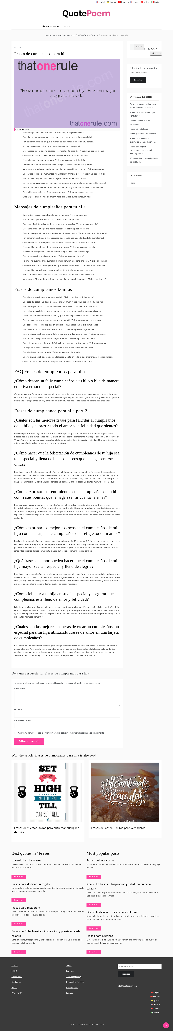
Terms (68, 966)
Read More (19, 876)
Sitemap (69, 993)
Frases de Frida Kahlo (139, 129)
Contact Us (16, 982)
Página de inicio (50, 26)
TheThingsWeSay (73, 977)
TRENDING (16, 977)
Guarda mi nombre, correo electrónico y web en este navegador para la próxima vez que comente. (61, 733)
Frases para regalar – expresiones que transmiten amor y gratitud (142, 150)
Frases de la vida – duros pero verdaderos (118, 827)
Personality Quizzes (75, 982)
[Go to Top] (166, 1025)
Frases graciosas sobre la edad (143, 134)
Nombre (18, 710)
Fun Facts (70, 971)
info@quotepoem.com (127, 986)
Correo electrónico (23, 721)
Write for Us (17, 993)
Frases (66, 26)
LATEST (15, 971)
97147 (147, 49)
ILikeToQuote (72, 988)
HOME (14, 966)
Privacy (14, 988)
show (27, 129)
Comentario (20, 689)
